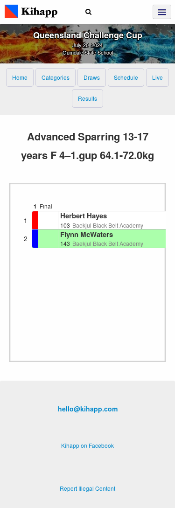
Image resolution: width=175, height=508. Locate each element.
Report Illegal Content (87, 488)
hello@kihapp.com (88, 408)
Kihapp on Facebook (87, 445)
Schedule (126, 77)
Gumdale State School (88, 52)
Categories (56, 77)
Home (20, 77)
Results (87, 98)
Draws (92, 77)
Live (157, 77)
